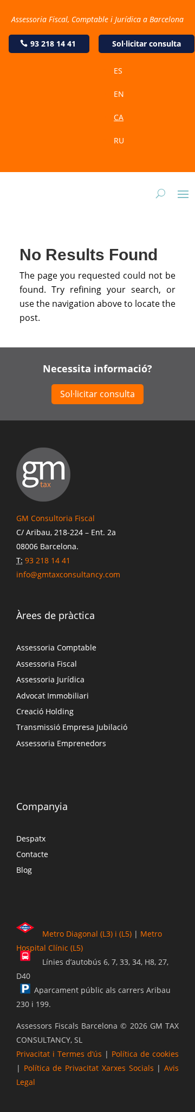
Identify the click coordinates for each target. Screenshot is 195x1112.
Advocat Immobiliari (52, 695)
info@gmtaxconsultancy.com (68, 574)
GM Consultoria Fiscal (55, 518)
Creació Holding (45, 711)
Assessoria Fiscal (46, 664)
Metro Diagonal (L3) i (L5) (87, 934)
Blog (24, 870)
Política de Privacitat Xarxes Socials (89, 1068)
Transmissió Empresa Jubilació (71, 727)
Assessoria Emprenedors (61, 743)
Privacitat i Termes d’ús (59, 1054)
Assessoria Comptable (56, 647)
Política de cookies (145, 1054)
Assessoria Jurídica (50, 679)
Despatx (31, 838)
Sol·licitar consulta (146, 43)
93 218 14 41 (53, 43)
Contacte (32, 854)
